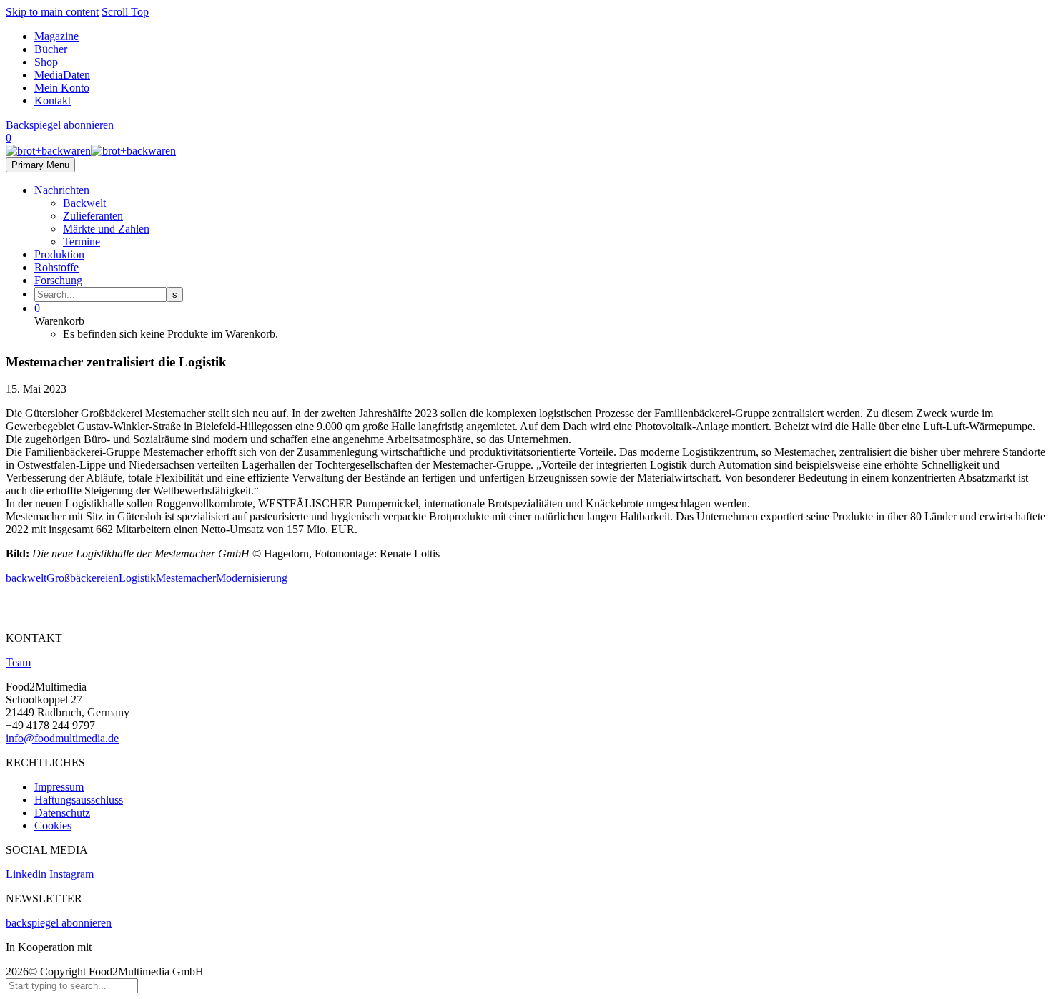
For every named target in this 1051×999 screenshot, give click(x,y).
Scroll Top (125, 12)
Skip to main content (52, 12)
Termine (81, 241)
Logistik (137, 578)
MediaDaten (62, 75)
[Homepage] (91, 151)
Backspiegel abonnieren (60, 125)
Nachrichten (61, 190)
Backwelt (84, 203)
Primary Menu (40, 165)
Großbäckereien (82, 578)
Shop (46, 62)
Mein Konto (61, 88)
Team (18, 662)
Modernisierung (251, 578)
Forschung (58, 280)
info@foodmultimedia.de (62, 738)
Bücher (50, 49)
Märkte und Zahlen (106, 229)
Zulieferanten (93, 216)
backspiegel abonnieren (59, 923)
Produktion (59, 254)
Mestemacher (186, 578)
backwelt (26, 578)
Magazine (56, 36)
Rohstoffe (56, 267)
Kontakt (52, 100)
